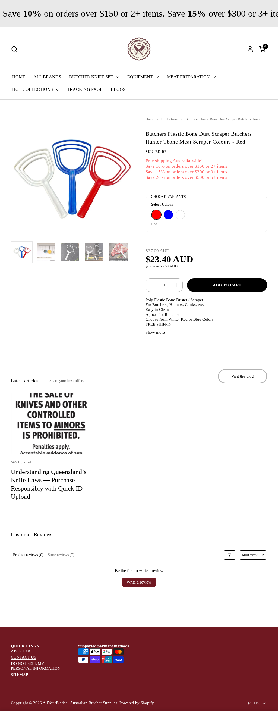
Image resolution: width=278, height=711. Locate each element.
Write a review (139, 582)
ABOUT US (21, 651)
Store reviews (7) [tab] (61, 555)
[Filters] (229, 555)
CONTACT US (23, 657)
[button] (14, 49)
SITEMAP (19, 674)
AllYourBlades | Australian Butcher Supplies (80, 703)
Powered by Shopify (136, 703)
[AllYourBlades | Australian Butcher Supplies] (139, 49)
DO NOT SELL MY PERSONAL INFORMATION (36, 666)
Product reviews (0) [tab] (28, 555)
